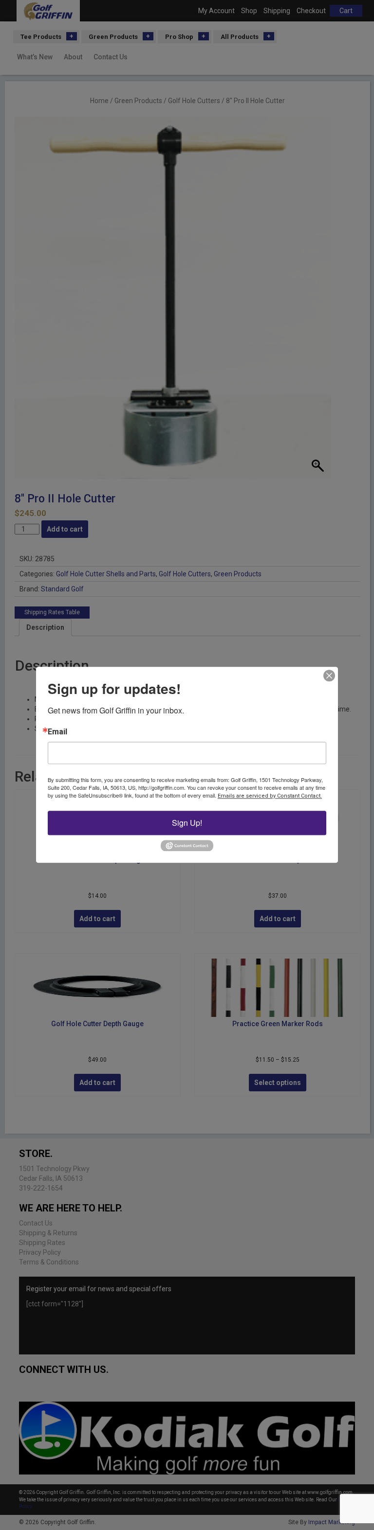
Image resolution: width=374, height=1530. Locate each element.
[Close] (329, 675)
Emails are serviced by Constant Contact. (270, 796)
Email (57, 732)
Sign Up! (187, 822)
